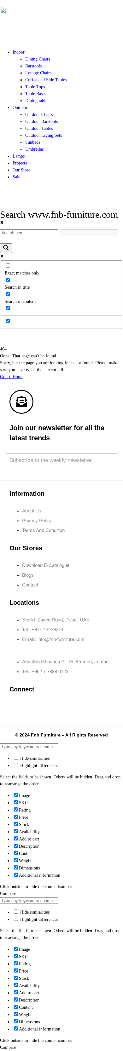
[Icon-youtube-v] (92, 706)
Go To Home (11, 376)
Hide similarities (34, 758)
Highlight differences (38, 765)
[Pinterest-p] (73, 706)
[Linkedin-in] (54, 706)
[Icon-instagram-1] (36, 706)
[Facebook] (17, 706)
